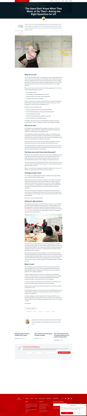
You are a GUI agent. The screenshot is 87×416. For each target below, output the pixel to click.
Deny (79, 413)
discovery (34, 311)
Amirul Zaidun (17, 338)
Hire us (36, 398)
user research (47, 311)
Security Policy (55, 398)
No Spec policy (41, 398)
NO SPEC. (26, 411)
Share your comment (30, 308)
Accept (67, 413)
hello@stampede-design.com (43, 410)
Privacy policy (48, 398)
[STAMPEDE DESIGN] (22, 1)
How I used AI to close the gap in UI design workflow (43, 334)
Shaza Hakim (21, 25)
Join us (32, 398)
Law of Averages (28, 210)
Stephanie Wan (56, 340)
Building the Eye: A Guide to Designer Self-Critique (22, 334)
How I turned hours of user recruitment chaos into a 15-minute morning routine (62, 335)
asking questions (29, 311)
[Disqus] (43, 377)
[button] (84, 405)
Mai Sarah (36, 338)
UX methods (53, 311)
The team (27, 398)
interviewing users (41, 311)
